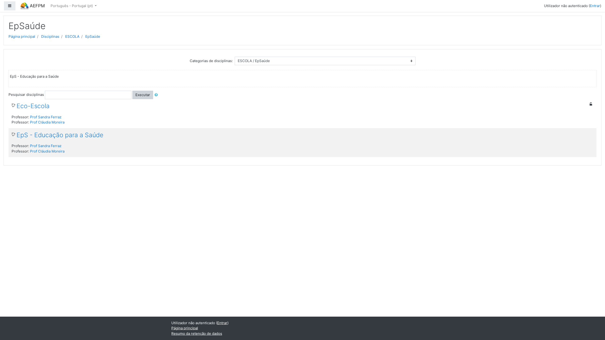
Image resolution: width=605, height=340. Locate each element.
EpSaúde (92, 36)
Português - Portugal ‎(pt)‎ (72, 6)
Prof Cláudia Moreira (47, 122)
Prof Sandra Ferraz (45, 117)
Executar (142, 95)
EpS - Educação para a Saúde (60, 135)
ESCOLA (72, 36)
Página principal (22, 36)
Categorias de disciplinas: (211, 61)
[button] (157, 95)
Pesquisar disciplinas (26, 94)
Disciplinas (50, 36)
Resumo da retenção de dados (196, 333)
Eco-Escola (33, 106)
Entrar (595, 6)
